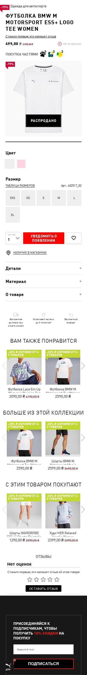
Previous (4, 365)
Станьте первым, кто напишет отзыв (31, 36)
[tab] (43, 268)
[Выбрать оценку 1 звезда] (30, 579)
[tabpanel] (43, 99)
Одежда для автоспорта (28, 6)
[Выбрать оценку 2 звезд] (36, 579)
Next (82, 365)
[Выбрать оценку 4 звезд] (50, 579)
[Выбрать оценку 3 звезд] (43, 579)
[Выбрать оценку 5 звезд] (57, 579)
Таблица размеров (20, 185)
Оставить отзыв (43, 588)
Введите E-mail (25, 649)
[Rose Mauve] (21, 163)
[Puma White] (9, 163)
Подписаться (43, 664)
